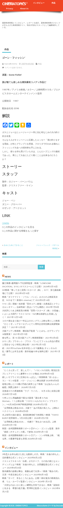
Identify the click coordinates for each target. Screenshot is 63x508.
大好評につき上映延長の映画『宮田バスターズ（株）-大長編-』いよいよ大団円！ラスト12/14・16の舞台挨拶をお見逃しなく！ (31, 313)
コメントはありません (13, 67)
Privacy (9, 8)
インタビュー (39, 2)
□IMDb (5, 223)
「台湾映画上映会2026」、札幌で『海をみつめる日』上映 (29, 421)
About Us (24, 8)
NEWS (8, 276)
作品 (53, 2)
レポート (9, 363)
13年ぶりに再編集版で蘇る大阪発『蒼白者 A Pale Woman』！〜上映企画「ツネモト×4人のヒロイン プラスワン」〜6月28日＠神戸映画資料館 (30, 401)
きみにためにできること (13, 245)
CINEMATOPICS (14, 3)
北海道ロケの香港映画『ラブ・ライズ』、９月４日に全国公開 (31, 391)
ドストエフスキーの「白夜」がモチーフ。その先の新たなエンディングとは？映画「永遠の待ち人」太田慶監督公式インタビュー (31, 464)
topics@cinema (10, 64)
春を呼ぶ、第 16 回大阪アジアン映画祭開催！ (23, 337)
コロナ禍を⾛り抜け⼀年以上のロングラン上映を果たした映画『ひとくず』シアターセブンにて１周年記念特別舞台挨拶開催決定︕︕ (31, 324)
